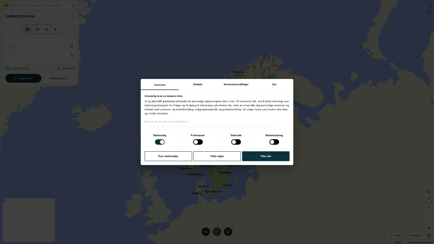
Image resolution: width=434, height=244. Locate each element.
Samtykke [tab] (160, 84)
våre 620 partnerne (163, 101)
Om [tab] (274, 84)
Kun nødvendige (168, 156)
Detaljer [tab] (198, 84)
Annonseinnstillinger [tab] (236, 84)
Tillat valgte (217, 156)
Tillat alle (265, 156)
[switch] (198, 142)
